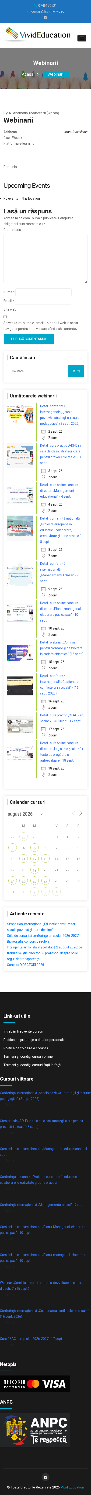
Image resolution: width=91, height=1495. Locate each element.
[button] (81, 38)
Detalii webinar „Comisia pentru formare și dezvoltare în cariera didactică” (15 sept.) (62, 648)
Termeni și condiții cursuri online (28, 1056)
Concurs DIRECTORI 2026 (25, 965)
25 (23, 881)
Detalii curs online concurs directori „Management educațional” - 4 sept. (59, 490)
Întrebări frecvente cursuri (23, 1031)
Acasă (28, 74)
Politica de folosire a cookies (26, 1048)
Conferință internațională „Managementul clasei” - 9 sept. (42, 1205)
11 (23, 859)
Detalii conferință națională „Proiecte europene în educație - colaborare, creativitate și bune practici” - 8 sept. (61, 530)
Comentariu (12, 230)
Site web (10, 309)
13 (45, 859)
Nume (9, 292)
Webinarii (55, 74)
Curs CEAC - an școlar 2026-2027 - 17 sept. (31, 1339)
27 (45, 881)
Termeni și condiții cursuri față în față (32, 1065)
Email (9, 301)
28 (23, 837)
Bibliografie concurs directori (28, 941)
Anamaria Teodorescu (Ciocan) (36, 113)
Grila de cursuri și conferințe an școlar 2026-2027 (43, 935)
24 (12, 881)
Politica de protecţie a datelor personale (34, 1040)
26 (34, 881)
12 (34, 859)
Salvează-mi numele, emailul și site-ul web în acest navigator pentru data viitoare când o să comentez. (41, 326)
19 (34, 870)
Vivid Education (72, 1487)
